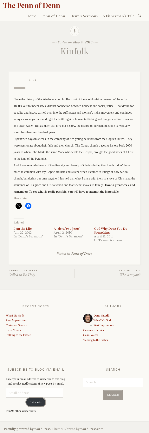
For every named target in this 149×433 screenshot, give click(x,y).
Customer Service (16, 325)
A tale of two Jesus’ (67, 228)
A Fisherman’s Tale (118, 16)
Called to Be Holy (23, 273)
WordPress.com (91, 429)
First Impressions (16, 320)
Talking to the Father (18, 335)
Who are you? (129, 273)
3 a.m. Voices (13, 330)
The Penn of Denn (31, 5)
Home (32, 16)
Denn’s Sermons (84, 16)
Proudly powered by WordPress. (27, 429)
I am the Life (23, 228)
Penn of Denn (53, 16)
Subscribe (36, 402)
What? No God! (15, 315)
